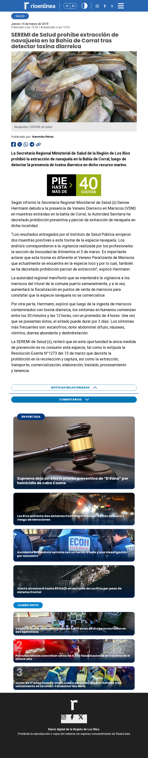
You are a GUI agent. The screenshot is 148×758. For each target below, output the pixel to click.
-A (66, 5)
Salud (20, 16)
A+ (73, 5)
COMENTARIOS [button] (70, 399)
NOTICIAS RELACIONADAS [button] (70, 387)
